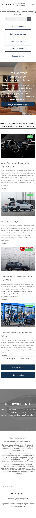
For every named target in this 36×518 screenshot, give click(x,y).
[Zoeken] (29, 19)
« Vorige (11, 358)
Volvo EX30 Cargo (9, 221)
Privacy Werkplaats (27, 504)
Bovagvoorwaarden (19, 506)
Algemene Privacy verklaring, (11, 504)
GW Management (22, 499)
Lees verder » (5, 188)
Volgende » (23, 358)
